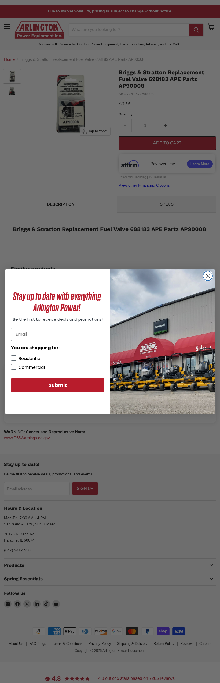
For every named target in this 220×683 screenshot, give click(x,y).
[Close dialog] (207, 276)
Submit (58, 385)
